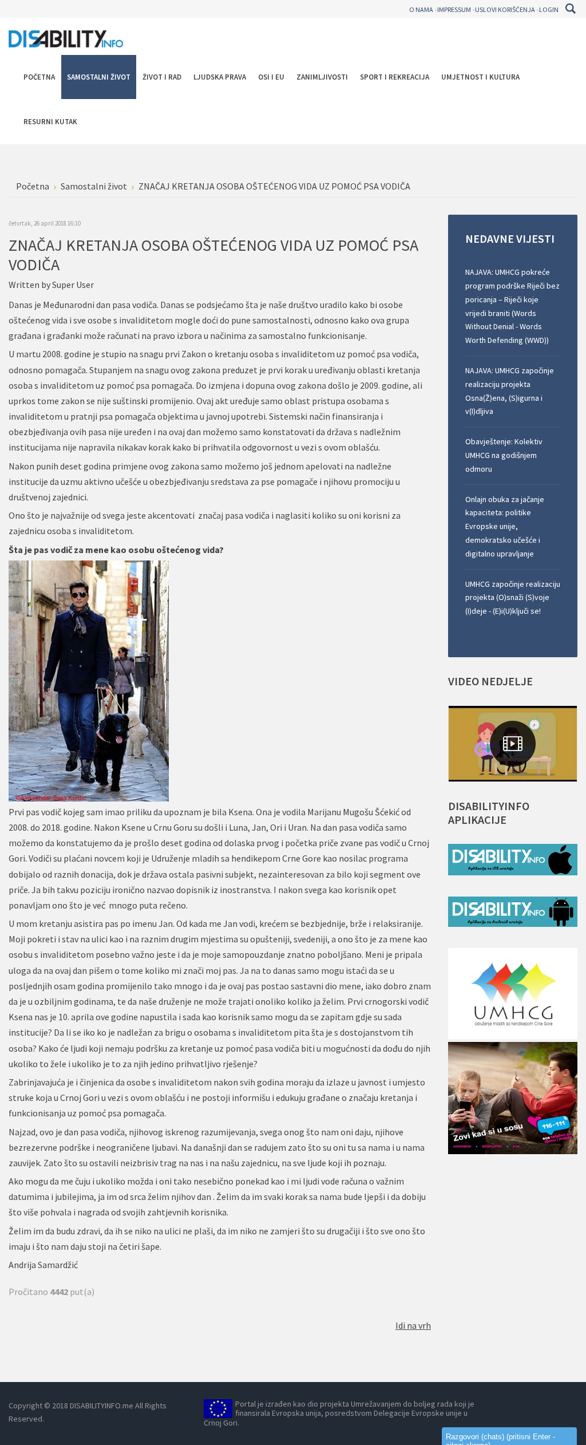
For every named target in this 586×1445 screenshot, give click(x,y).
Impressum (454, 9)
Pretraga (570, 8)
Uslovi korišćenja (505, 9)
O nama (421, 9)
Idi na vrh (413, 1325)
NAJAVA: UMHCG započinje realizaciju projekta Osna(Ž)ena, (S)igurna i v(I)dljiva (509, 390)
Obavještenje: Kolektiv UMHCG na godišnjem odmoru (504, 455)
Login (549, 9)
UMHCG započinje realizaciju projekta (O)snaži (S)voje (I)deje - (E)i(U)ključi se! (512, 598)
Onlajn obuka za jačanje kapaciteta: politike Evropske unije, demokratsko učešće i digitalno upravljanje (504, 526)
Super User (73, 284)
